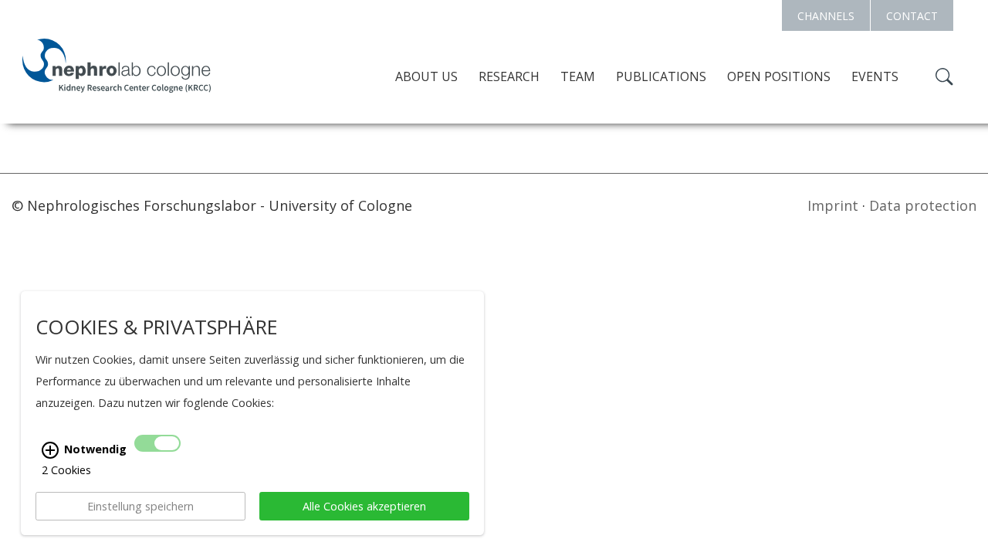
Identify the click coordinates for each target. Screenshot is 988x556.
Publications (661, 76)
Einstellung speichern (140, 505)
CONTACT (912, 15)
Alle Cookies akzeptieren (364, 505)
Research (509, 76)
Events (874, 76)
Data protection (922, 205)
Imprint (832, 205)
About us (426, 76)
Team (577, 76)
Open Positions (779, 76)
